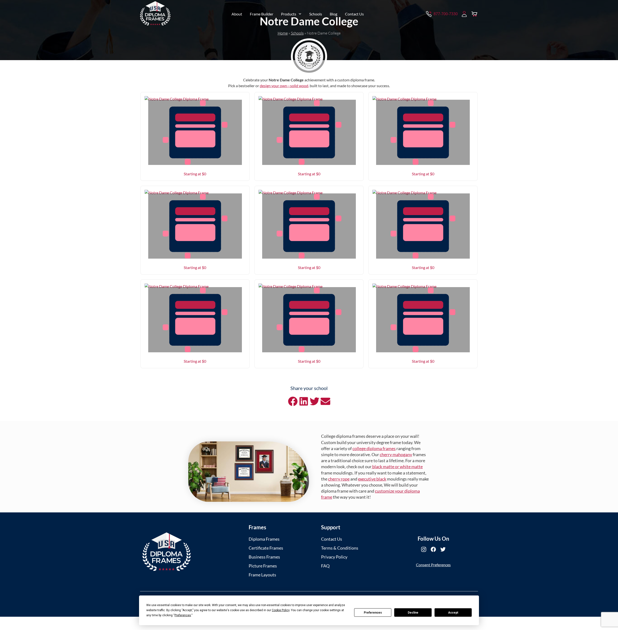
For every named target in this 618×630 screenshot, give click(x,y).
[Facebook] (433, 549)
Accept (453, 612)
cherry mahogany (396, 454)
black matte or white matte (397, 466)
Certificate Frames (266, 548)
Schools (315, 14)
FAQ (325, 565)
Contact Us (354, 14)
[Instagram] (424, 549)
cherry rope (339, 478)
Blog (333, 14)
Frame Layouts (262, 574)
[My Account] (464, 14)
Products (288, 14)
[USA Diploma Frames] (166, 551)
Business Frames (264, 556)
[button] (292, 401)
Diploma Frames (264, 539)
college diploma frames (374, 448)
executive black (372, 478)
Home (283, 33)
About (237, 14)
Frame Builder (261, 14)
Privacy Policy (334, 556)
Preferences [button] (183, 615)
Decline (413, 612)
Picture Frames (263, 565)
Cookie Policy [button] (280, 610)
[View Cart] (474, 14)
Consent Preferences (433, 564)
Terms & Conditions (339, 548)
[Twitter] (443, 549)
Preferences (373, 612)
